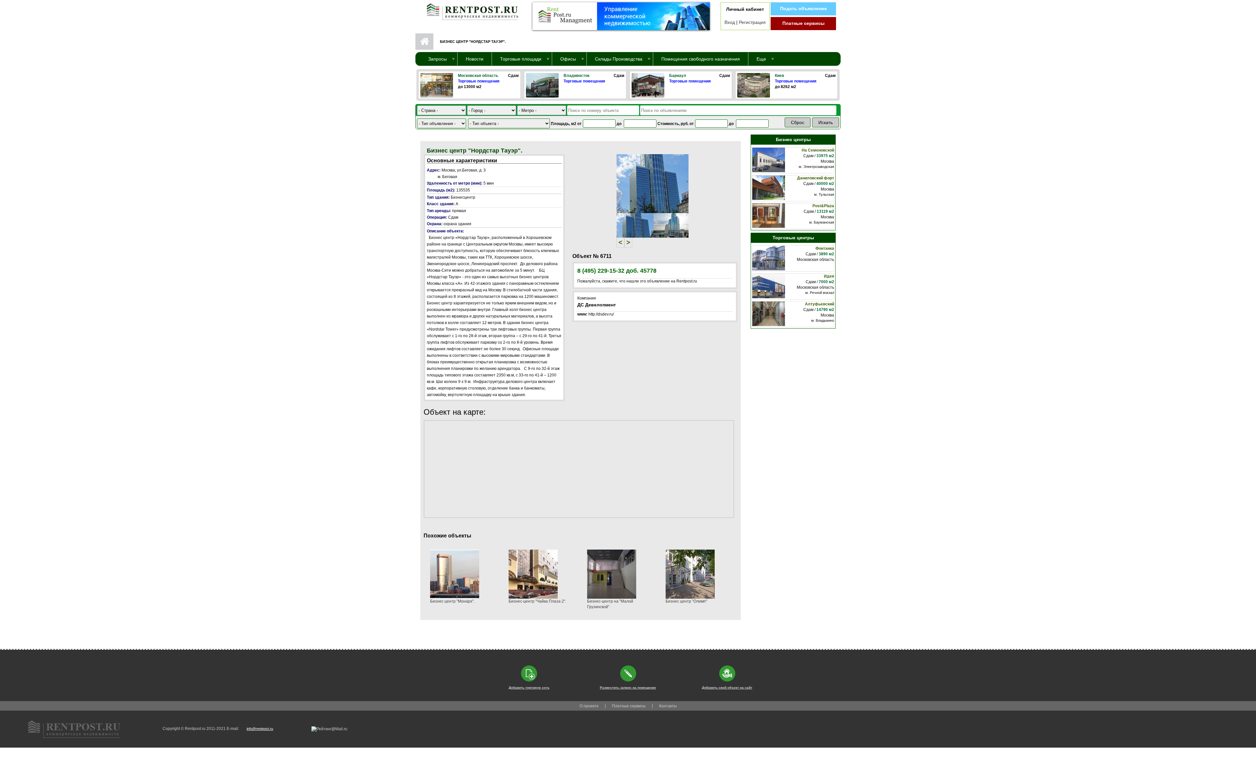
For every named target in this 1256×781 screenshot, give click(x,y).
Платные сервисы (803, 23)
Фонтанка (824, 248)
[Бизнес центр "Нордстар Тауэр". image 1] (653, 183)
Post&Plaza (823, 206)
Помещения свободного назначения (700, 59)
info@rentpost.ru (260, 729)
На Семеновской (818, 150)
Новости (474, 59)
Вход (729, 22)
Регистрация (752, 22)
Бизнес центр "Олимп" (686, 601)
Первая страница (424, 41)
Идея (829, 276)
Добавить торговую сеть (529, 687)
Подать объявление (803, 8)
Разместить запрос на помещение (628, 687)
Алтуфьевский (819, 304)
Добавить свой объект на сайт (727, 687)
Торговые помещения (478, 81)
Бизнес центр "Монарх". (452, 601)
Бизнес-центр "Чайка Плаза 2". (537, 601)
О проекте (589, 706)
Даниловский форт (815, 178)
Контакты (668, 706)
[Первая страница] (469, 10)
